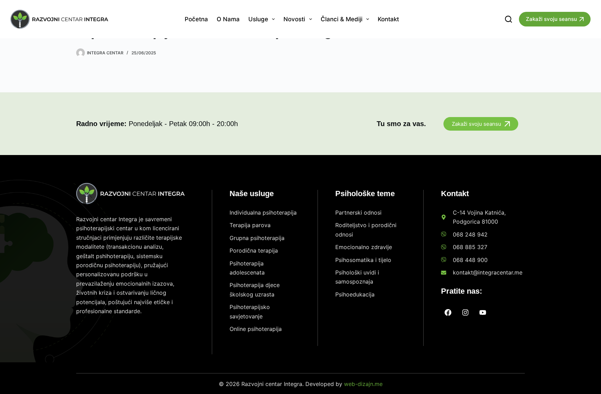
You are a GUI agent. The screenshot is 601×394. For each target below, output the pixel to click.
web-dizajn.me (363, 383)
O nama (228, 19)
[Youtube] (483, 312)
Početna (196, 19)
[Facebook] (448, 312)
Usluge (258, 19)
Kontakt (388, 19)
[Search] (508, 19)
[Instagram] (465, 312)
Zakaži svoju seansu (551, 19)
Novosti (294, 19)
